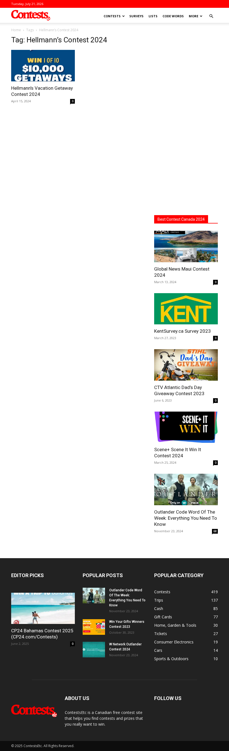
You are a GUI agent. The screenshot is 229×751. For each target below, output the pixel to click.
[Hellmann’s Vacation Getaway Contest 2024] (43, 65)
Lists (153, 16)
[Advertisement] (186, 119)
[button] (211, 16)
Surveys (136, 16)
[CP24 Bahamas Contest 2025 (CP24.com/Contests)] (43, 608)
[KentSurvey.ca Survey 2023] (186, 309)
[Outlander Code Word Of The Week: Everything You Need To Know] (186, 489)
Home (16, 30)
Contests (112, 16)
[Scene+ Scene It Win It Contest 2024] (186, 427)
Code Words (173, 16)
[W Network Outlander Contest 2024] (94, 649)
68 (215, 531)
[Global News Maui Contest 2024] (186, 246)
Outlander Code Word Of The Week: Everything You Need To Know (185, 518)
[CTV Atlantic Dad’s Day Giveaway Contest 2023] (186, 365)
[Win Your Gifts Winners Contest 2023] (94, 627)
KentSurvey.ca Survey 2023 (182, 331)
